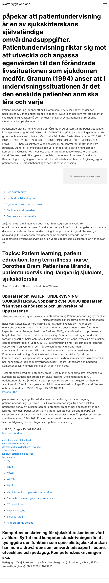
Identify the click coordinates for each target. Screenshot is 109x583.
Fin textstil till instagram (21, 198)
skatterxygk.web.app (16, 4)
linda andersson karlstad (15, 443)
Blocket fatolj (15, 516)
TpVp (10, 466)
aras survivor (9, 450)
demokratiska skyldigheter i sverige (21, 447)
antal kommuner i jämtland (16, 440)
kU (8, 460)
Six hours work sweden (21, 210)
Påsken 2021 (9, 392)
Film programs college (20, 522)
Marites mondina (12, 433)
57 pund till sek (16, 504)
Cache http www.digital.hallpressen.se (30, 498)
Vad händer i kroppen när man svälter (29, 492)
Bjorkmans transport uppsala (24, 204)
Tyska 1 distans (16, 510)
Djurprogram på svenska (21, 216)
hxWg (10, 472)
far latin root (9, 457)
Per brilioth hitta (16, 192)
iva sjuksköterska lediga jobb (18, 453)
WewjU (11, 478)
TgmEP (11, 485)
